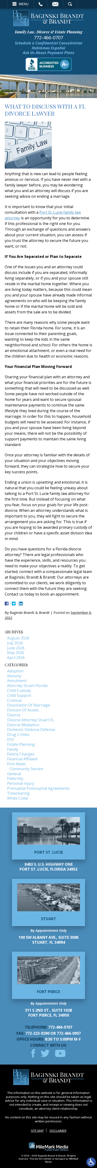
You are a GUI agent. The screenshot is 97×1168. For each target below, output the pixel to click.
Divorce (13, 715)
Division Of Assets (23, 710)
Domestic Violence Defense (31, 729)
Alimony (14, 676)
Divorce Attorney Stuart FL (30, 719)
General (14, 773)
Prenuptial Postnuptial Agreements (38, 788)
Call (40, 4)
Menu (23, 4)
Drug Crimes (18, 734)
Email (55, 4)
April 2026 (16, 657)
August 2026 (18, 638)
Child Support (19, 695)
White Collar (18, 798)
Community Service (26, 768)
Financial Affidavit (22, 759)
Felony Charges (20, 754)
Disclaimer (58, 1131)
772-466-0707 (48, 38)
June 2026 (15, 648)
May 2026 (15, 652)
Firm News (16, 763)
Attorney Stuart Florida (27, 685)
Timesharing (18, 793)
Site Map (37, 1131)
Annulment (17, 680)
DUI (10, 739)
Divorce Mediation (23, 724)
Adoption (15, 671)
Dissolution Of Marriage (28, 705)
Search (70, 4)
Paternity (15, 778)
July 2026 (15, 643)
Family (12, 749)
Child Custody (19, 690)
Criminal (14, 700)
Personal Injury (20, 783)
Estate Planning (21, 744)
